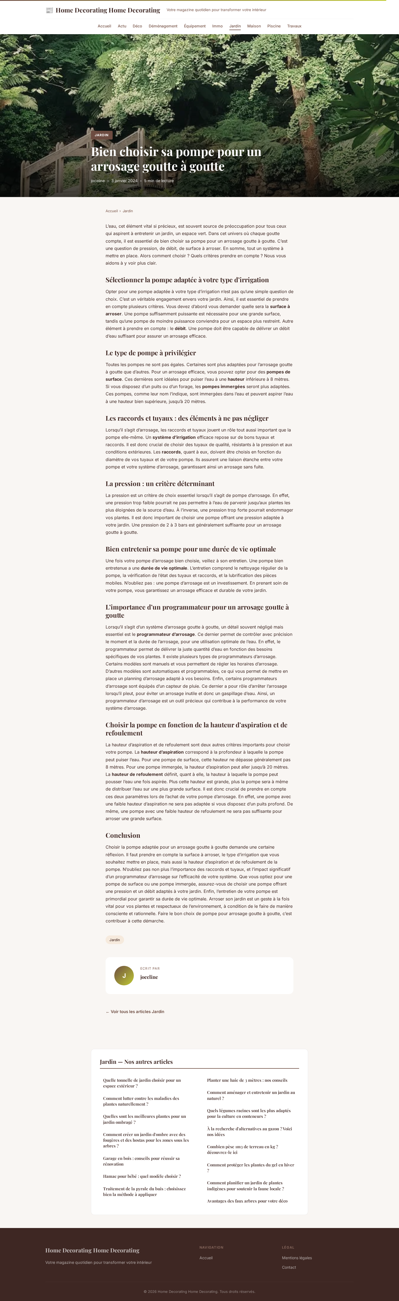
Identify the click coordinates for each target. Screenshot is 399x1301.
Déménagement (163, 26)
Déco (137, 26)
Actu (122, 26)
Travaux (294, 26)
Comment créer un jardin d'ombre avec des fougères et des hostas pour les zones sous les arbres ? (146, 1140)
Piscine (274, 26)
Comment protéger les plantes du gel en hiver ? (250, 1167)
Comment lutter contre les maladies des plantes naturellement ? (141, 1101)
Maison (254, 26)
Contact (289, 1267)
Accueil (104, 26)
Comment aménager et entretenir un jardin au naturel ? (251, 1095)
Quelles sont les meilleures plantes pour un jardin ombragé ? (144, 1119)
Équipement (195, 26)
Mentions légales (297, 1257)
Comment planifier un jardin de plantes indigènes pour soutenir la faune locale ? (245, 1185)
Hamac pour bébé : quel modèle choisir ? (142, 1176)
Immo (217, 26)
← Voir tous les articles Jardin (135, 1011)
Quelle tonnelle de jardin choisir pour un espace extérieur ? (142, 1083)
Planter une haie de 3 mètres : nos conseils (247, 1080)
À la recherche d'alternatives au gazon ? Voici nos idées (249, 1131)
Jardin (235, 26)
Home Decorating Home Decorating (102, 9)
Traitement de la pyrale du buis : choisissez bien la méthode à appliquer (144, 1191)
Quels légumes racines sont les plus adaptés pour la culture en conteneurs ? (249, 1113)
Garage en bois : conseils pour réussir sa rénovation (141, 1161)
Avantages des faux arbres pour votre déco (247, 1201)
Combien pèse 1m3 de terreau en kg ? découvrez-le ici (242, 1149)
